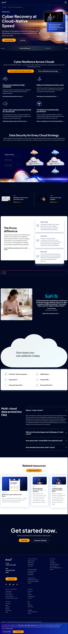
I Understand (18, 631)
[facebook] (6, 584)
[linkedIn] (13, 584)
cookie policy (27, 625)
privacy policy (20, 625)
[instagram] (9, 584)
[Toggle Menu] (39, 2)
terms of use (34, 625)
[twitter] (17, 584)
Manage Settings (7, 631)
